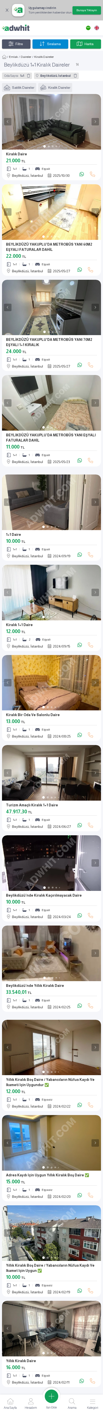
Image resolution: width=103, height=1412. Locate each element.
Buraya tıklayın (86, 10)
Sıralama (54, 44)
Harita (89, 44)
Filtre (19, 44)
